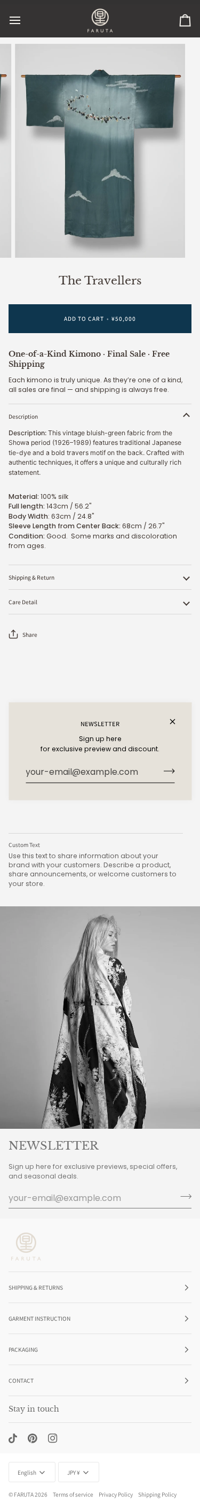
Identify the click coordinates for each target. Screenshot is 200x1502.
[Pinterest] (32, 1438)
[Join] (165, 771)
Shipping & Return (31, 577)
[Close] (176, 721)
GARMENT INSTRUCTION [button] (39, 1318)
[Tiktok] (13, 1438)
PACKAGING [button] (23, 1349)
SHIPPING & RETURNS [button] (36, 1287)
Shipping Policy (157, 1494)
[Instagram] (53, 1438)
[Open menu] (25, 20)
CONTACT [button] (21, 1380)
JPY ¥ (73, 1472)
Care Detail (23, 602)
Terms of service (73, 1494)
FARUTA (24, 1494)
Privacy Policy (116, 1494)
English (27, 1472)
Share (29, 634)
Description (23, 416)
